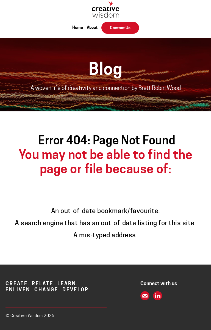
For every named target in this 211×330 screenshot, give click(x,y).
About (92, 27)
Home (77, 27)
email (144, 295)
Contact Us (120, 27)
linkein (157, 295)
